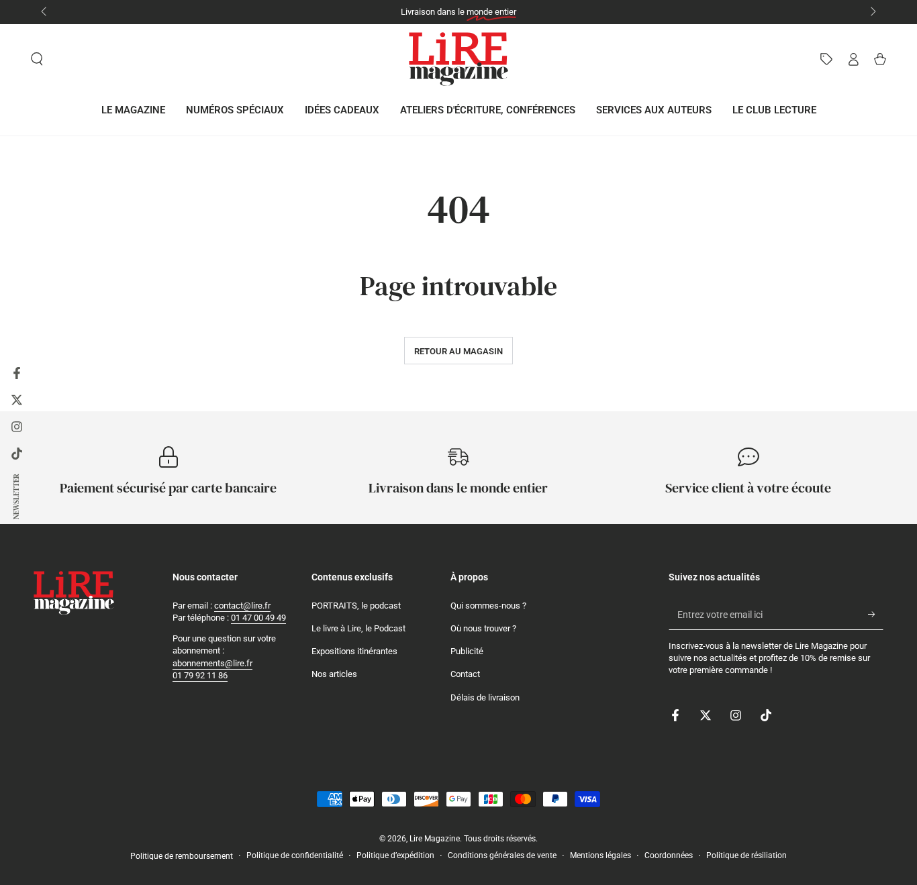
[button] (36, 59)
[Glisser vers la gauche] (45, 12)
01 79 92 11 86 (200, 675)
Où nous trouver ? (483, 628)
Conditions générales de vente (502, 855)
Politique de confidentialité (294, 855)
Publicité (466, 651)
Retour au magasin (458, 351)
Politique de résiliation (746, 855)
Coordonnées (668, 855)
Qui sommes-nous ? (488, 606)
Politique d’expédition (395, 855)
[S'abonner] (875, 614)
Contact (465, 674)
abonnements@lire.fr (212, 663)
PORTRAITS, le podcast (356, 606)
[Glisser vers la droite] (872, 12)
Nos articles (334, 674)
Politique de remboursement (181, 856)
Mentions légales (600, 855)
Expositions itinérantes (354, 651)
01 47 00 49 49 (258, 618)
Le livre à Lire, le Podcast (358, 628)
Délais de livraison (485, 697)
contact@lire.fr (242, 606)
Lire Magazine (434, 838)
